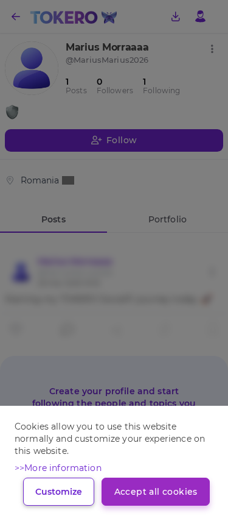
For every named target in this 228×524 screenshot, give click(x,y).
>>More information (58, 467)
